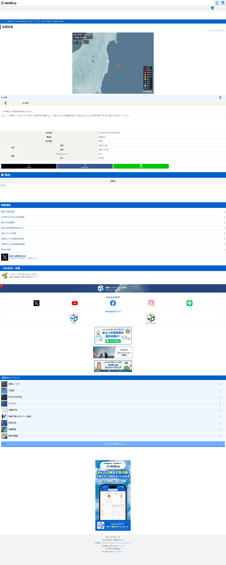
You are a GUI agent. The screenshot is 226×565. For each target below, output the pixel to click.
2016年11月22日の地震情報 (12, 217)
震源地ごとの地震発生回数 (12, 239)
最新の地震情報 (7, 212)
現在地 (212, 9)
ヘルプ (122, 546)
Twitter (28, 167)
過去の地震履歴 (7, 222)
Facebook (85, 167)
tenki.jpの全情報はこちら (114, 444)
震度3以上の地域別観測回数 (13, 244)
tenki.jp (9, 3)
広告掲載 (105, 546)
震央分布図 (6, 250)
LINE (141, 167)
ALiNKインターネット (116, 552)
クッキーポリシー (125, 543)
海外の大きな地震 (8, 233)
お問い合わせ (113, 546)
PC (119, 537)
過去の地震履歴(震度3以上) (12, 228)
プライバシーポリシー (110, 543)
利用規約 (98, 543)
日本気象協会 (116, 549)
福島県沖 (102, 137)
